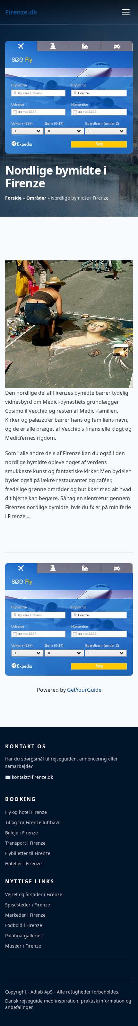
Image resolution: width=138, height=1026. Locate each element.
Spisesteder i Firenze (27, 905)
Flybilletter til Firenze (27, 853)
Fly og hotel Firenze (26, 812)
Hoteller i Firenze (23, 863)
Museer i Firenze (23, 946)
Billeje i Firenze (21, 833)
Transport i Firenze (25, 843)
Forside (13, 198)
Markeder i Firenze (25, 915)
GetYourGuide (84, 689)
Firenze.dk (21, 12)
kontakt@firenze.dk (29, 777)
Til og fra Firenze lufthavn (33, 822)
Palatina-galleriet (23, 935)
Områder (36, 198)
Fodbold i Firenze (23, 925)
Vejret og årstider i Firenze (33, 894)
